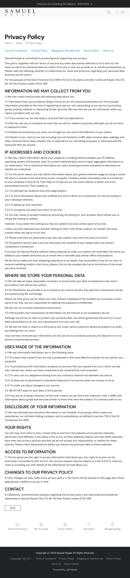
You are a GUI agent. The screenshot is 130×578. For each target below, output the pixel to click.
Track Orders (65, 529)
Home (8, 43)
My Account (41, 529)
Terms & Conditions (16, 50)
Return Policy (91, 50)
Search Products (17, 529)
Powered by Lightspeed (65, 569)
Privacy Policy (34, 43)
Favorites (89, 529)
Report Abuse (71, 564)
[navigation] (21, 558)
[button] (20, 12)
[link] (85, 4)
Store (19, 43)
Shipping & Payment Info (65, 50)
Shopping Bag (113, 529)
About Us (108, 50)
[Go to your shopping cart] (117, 12)
